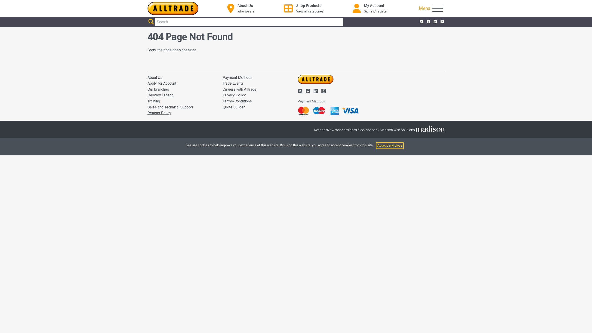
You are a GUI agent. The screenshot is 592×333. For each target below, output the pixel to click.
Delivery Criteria (160, 95)
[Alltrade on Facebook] (428, 22)
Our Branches (158, 89)
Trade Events (233, 83)
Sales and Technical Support (170, 107)
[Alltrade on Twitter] (421, 22)
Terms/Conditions (237, 101)
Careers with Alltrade (239, 89)
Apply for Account (162, 83)
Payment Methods (238, 77)
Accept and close (389, 145)
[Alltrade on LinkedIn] (435, 22)
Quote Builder (234, 107)
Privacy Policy (234, 95)
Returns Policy (159, 113)
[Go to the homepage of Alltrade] (173, 8)
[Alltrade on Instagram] (442, 22)
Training (154, 101)
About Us (155, 77)
